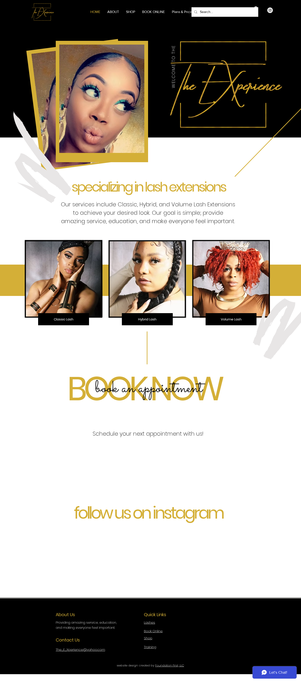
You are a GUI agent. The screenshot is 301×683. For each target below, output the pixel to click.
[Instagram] (270, 10)
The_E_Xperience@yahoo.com (80, 649)
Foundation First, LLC (169, 665)
